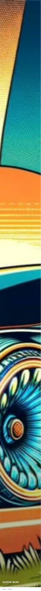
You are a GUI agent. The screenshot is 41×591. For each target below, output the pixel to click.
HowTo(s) (4, 589)
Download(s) (10, 589)
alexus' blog (11, 582)
